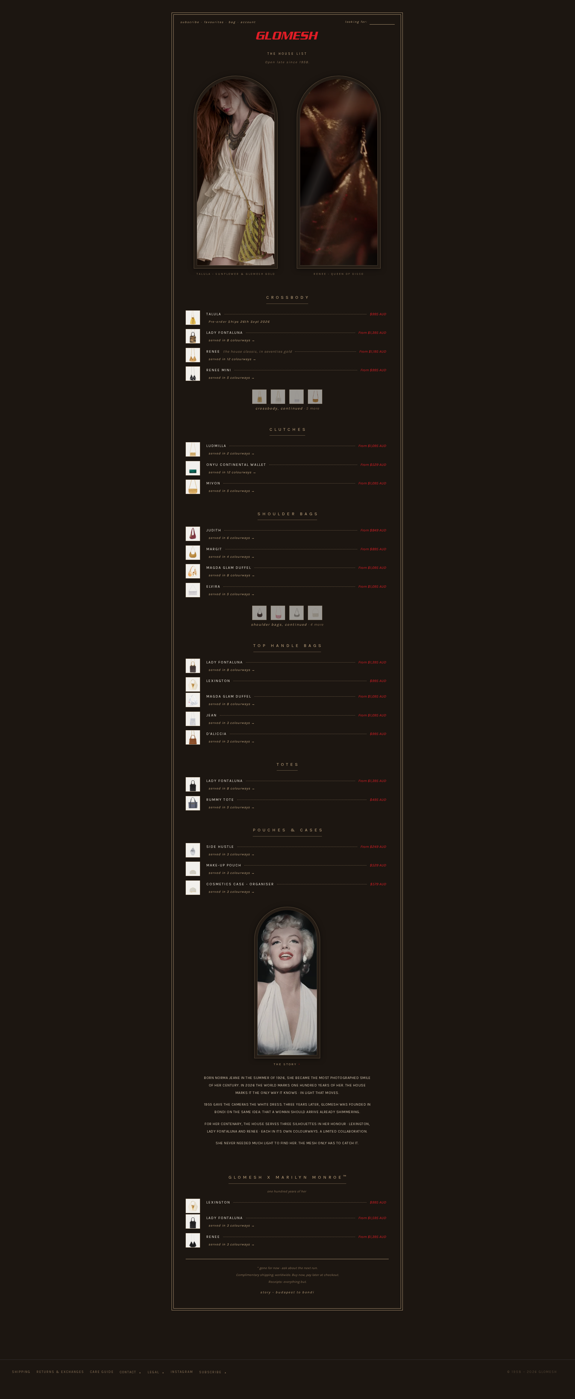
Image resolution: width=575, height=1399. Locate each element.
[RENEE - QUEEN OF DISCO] (339, 172)
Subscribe (213, 1372)
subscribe (189, 22)
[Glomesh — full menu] (287, 36)
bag (232, 22)
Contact (131, 1372)
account (248, 22)
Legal (156, 1372)
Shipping (21, 1372)
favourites (214, 22)
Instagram (182, 1372)
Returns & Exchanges (60, 1372)
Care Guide (102, 1372)
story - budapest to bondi (287, 1292)
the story (287, 1064)
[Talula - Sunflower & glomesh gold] (236, 172)
